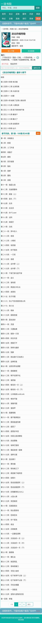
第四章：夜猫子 (6, 152)
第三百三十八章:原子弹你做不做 (12, 110)
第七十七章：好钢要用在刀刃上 (12, 492)
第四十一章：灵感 (7, 324)
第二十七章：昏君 (7, 259)
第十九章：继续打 (7, 222)
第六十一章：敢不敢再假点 (10, 417)
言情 (11, 18)
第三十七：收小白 (7, 305)
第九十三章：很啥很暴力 (10, 566)
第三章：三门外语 (7, 147)
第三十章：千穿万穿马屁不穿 (11, 273)
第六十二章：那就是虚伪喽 (10, 422)
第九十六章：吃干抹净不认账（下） (14, 580)
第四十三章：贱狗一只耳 (10, 333)
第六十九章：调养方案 (9, 454)
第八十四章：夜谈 (7, 524)
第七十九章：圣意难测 (9, 501)
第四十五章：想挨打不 (9, 343)
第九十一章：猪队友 (8, 557)
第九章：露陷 (6, 175)
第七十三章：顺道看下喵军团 (11, 473)
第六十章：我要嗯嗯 (8, 412)
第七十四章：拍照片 (8, 478)
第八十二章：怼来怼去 (9, 515)
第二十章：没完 (6, 226)
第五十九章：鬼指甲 (8, 408)
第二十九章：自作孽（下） (10, 268)
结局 (21, 46)
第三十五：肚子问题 (8, 296)
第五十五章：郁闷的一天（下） (12, 389)
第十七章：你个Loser (8, 212)
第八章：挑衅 (6, 171)
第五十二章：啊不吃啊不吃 (10, 375)
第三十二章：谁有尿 (8, 282)
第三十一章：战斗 (7, 278)
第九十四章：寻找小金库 (10, 571)
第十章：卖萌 (6, 180)
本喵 (18, 37)
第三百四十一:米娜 (7, 96)
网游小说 (13, 29)
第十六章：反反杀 (7, 208)
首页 (4, 14)
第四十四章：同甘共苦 (9, 338)
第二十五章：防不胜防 (9, 250)
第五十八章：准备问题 (9, 403)
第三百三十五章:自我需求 (10, 123)
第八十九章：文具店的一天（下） (13, 547)
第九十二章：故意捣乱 (9, 561)
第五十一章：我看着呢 (9, 371)
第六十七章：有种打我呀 (10, 445)
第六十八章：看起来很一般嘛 (11, 450)
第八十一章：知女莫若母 (10, 510)
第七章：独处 (6, 166)
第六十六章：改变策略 (9, 440)
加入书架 (11, 51)
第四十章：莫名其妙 (8, 319)
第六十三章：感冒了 (8, 426)
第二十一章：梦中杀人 (9, 231)
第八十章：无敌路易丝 (9, 505)
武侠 (17, 14)
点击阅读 (31, 51)
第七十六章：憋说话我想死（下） (13, 487)
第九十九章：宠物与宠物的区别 (12, 594)
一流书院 (6, 4)
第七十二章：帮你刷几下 (10, 468)
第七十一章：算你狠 (8, 464)
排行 (24, 18)
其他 (17, 18)
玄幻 (11, 14)
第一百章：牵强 (6, 599)
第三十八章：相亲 (7, 310)
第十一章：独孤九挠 (8, 185)
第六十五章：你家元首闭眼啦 (11, 436)
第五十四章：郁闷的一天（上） (12, 385)
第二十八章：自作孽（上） (10, 264)
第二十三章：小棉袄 (8, 240)
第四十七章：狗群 (7, 352)
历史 (31, 14)
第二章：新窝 (6, 143)
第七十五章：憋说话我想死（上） (13, 482)
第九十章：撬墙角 (7, 552)
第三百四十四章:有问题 (9, 82)
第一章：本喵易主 (7, 138)
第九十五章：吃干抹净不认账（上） (14, 575)
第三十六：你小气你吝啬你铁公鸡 (13, 301)
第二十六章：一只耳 (8, 254)
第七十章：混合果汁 (8, 459)
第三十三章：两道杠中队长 (10, 287)
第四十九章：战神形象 (9, 361)
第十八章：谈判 (6, 217)
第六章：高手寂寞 (7, 161)
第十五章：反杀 (6, 203)
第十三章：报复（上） (9, 194)
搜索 (38, 7)
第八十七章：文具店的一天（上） (13, 538)
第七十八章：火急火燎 (9, 496)
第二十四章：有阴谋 (8, 245)
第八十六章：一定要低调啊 (10, 533)
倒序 (38, 133)
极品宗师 (13, 64)
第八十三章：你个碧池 (9, 519)
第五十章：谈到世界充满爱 (10, 366)
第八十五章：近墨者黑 (9, 529)
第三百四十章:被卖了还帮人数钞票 (13, 100)
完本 (31, 18)
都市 (24, 14)
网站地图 (21, 620)
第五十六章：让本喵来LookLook (12, 394)
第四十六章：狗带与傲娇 (10, 347)
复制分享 (36, 68)
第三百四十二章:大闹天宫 (10, 91)
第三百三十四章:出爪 (8, 128)
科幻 (4, 18)
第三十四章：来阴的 (8, 292)
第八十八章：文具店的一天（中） (13, 543)
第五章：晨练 (6, 157)
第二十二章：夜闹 (7, 236)
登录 (38, 18)
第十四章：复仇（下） (9, 198)
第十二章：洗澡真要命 (9, 189)
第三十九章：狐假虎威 (9, 315)
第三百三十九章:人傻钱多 (10, 105)
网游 (38, 14)
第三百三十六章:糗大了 (9, 119)
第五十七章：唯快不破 (9, 399)
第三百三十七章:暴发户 (9, 114)
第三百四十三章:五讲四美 (10, 86)
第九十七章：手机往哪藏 (10, 585)
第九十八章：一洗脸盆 (9, 589)
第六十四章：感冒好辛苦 (10, 431)
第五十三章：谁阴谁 (8, 380)
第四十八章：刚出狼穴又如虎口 (12, 357)
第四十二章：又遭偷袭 (9, 329)
